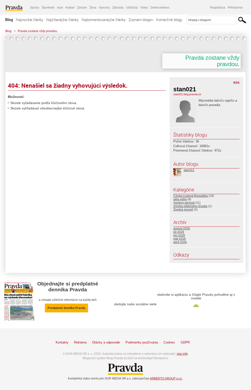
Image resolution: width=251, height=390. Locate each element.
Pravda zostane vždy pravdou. (38, 31)
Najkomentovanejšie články (104, 19)
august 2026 (181, 228)
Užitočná (132, 7)
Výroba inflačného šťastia (190, 206)
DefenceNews (160, 7)
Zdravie (82, 7)
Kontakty (62, 342)
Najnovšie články (29, 19)
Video (144, 7)
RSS (236, 82)
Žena (92, 7)
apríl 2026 (180, 242)
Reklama (80, 342)
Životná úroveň (183, 209)
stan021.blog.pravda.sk (187, 94)
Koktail (70, 7)
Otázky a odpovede (106, 342)
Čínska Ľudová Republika (190, 196)
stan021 (189, 170)
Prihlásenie (235, 7)
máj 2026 (179, 238)
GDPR (185, 342)
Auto (60, 7)
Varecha (104, 7)
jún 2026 (179, 235)
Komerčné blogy (169, 19)
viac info (182, 353)
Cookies (169, 342)
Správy (34, 7)
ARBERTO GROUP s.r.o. (166, 378)
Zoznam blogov (141, 19)
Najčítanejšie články (62, 19)
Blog (9, 19)
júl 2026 (178, 232)
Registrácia (217, 7)
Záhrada (118, 7)
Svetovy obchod (184, 202)
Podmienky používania (142, 342)
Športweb (48, 7)
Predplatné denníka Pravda (66, 308)
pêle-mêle (180, 199)
